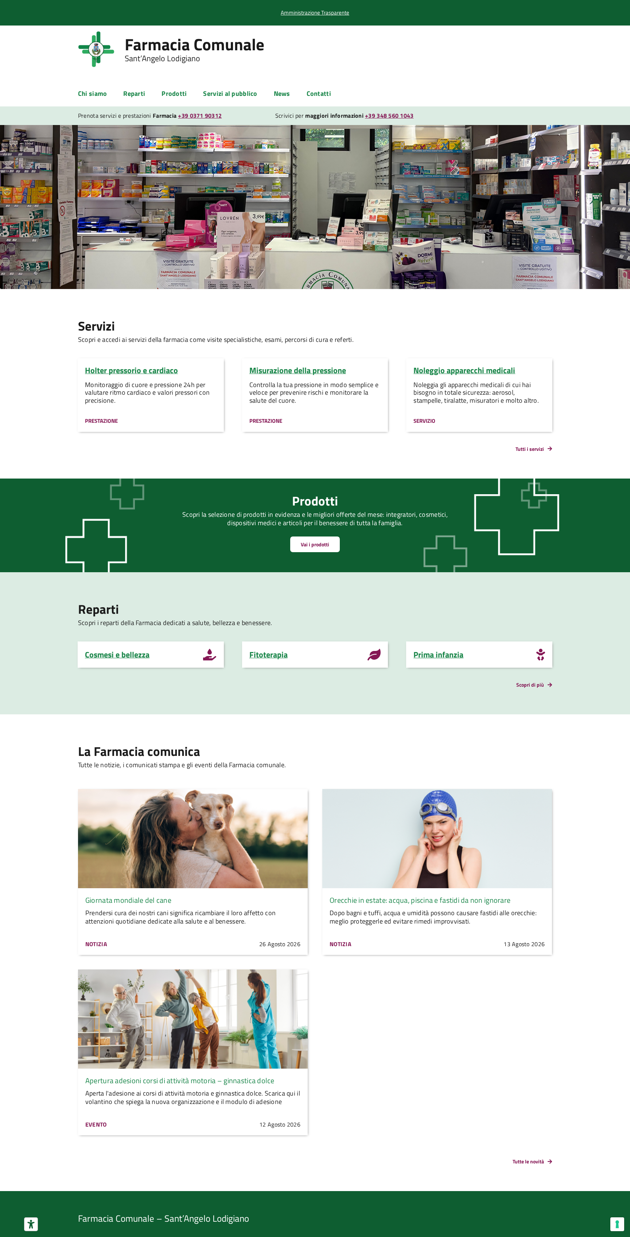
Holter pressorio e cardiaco (131, 370)
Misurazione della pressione (297, 370)
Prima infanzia (438, 654)
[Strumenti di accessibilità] (31, 1224)
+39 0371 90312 (200, 115)
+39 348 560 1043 (389, 115)
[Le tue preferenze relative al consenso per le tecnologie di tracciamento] (617, 1224)
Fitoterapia (268, 654)
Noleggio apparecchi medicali (464, 370)
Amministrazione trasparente (315, 12)
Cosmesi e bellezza (117, 654)
